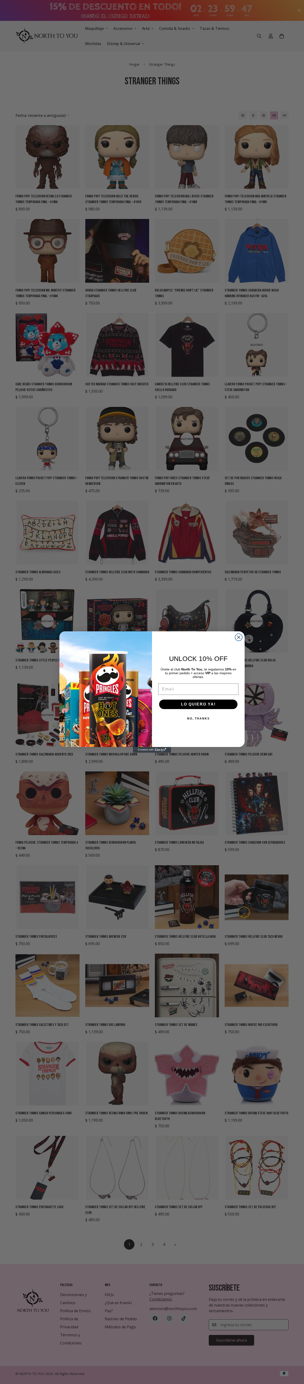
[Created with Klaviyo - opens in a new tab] (152, 750)
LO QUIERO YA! (198, 704)
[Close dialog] (238, 637)
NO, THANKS (198, 718)
